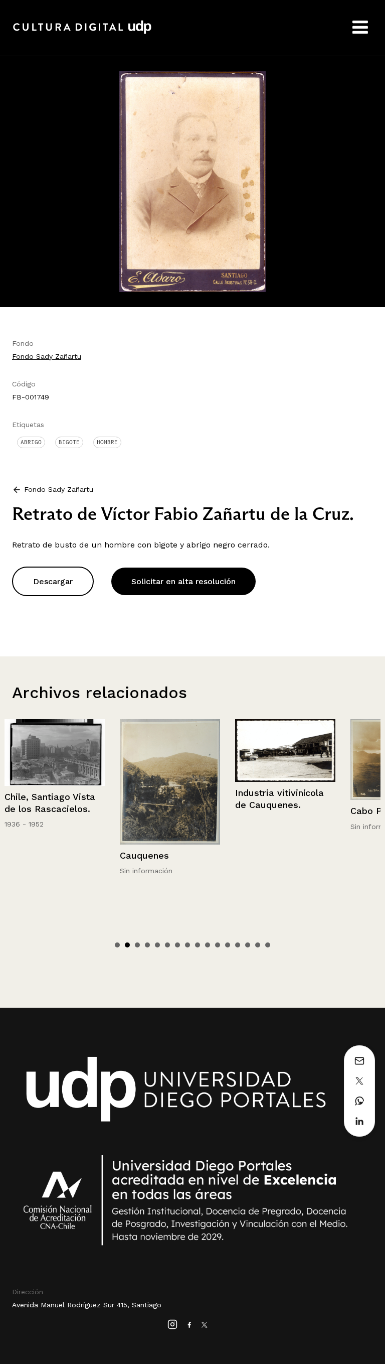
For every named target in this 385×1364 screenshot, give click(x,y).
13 (237, 944)
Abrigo (31, 442)
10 (207, 944)
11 (217, 944)
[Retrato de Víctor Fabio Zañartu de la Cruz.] (192, 181)
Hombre (107, 442)
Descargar (53, 581)
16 (267, 944)
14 (247, 944)
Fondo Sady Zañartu (46, 356)
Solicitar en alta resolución (183, 581)
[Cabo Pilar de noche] (301, 759)
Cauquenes (45, 855)
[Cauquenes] (71, 782)
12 (227, 944)
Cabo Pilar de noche (295, 810)
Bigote (69, 442)
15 (257, 944)
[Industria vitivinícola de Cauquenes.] (186, 750)
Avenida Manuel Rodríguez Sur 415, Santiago (86, 1305)
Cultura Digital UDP (82, 32)
